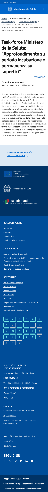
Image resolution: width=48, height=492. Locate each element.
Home (4, 18)
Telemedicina (8, 306)
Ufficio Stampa (8, 21)
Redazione (39, 483)
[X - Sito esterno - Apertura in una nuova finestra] (10, 461)
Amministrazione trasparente (15, 254)
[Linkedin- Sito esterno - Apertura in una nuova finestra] (26, 460)
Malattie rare (8, 294)
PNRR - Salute (9, 286)
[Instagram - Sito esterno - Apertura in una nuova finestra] (15, 460)
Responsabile (27, 483)
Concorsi (7, 232)
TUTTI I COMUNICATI (16, 155)
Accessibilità (8, 488)
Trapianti (7, 298)
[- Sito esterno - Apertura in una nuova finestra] (32, 460)
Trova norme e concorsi (13, 282)
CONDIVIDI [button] (38, 77)
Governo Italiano (10, 2)
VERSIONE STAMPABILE (17, 152)
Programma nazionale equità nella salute (20, 302)
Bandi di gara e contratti (13, 264)
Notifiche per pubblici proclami (16, 268)
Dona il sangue (9, 290)
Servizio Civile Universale (13, 240)
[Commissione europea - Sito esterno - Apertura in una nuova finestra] (16, 174)
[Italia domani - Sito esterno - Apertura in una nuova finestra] (21, 201)
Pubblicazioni (8, 236)
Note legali (16, 478)
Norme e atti (8, 228)
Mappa (6, 478)
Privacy (26, 478)
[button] (42, 9)
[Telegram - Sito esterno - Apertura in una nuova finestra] (21, 460)
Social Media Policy (11, 483)
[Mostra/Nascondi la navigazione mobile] (2, 8)
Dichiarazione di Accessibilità (28, 488)
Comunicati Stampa (28, 21)
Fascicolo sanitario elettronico (15, 310)
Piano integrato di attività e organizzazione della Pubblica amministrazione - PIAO (23, 259)
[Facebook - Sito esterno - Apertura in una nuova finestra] (4, 460)
